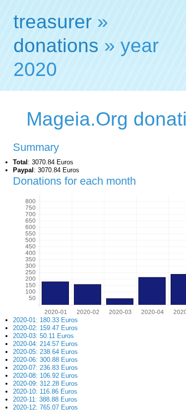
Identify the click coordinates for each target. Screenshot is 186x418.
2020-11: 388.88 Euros (45, 399)
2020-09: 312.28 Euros (45, 383)
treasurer (52, 21)
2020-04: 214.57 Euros (45, 344)
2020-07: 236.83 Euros (45, 367)
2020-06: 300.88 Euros (45, 359)
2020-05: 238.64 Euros (45, 351)
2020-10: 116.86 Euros (45, 391)
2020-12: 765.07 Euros (45, 407)
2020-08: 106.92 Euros (45, 375)
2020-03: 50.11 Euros (43, 336)
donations (56, 45)
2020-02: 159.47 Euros (45, 328)
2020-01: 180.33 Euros (45, 320)
